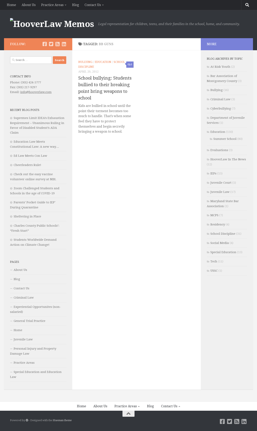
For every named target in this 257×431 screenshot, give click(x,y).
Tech (213, 261)
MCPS (214, 215)
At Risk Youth (220, 67)
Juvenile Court (221, 182)
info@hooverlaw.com (36, 92)
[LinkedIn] (63, 44)
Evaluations (219, 150)
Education (103, 61)
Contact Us (93, 5)
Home (11, 5)
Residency (217, 224)
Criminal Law (24, 297)
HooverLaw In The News (228, 159)
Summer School (225, 139)
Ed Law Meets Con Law (30, 156)
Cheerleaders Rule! (27, 165)
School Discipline (222, 233)
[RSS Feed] (57, 44)
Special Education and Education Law (36, 374)
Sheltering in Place (27, 216)
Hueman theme (62, 420)
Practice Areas (52, 5)
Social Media (219, 243)
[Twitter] (51, 44)
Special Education (223, 252)
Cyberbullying (220, 108)
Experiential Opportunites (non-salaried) (35, 309)
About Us (29, 5)
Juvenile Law (23, 339)
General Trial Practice (29, 321)
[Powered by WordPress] (27, 420)
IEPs (213, 173)
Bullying (85, 61)
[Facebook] (44, 44)
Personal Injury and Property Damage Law (33, 351)
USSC (214, 270)
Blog (75, 5)
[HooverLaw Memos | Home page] (52, 24)
